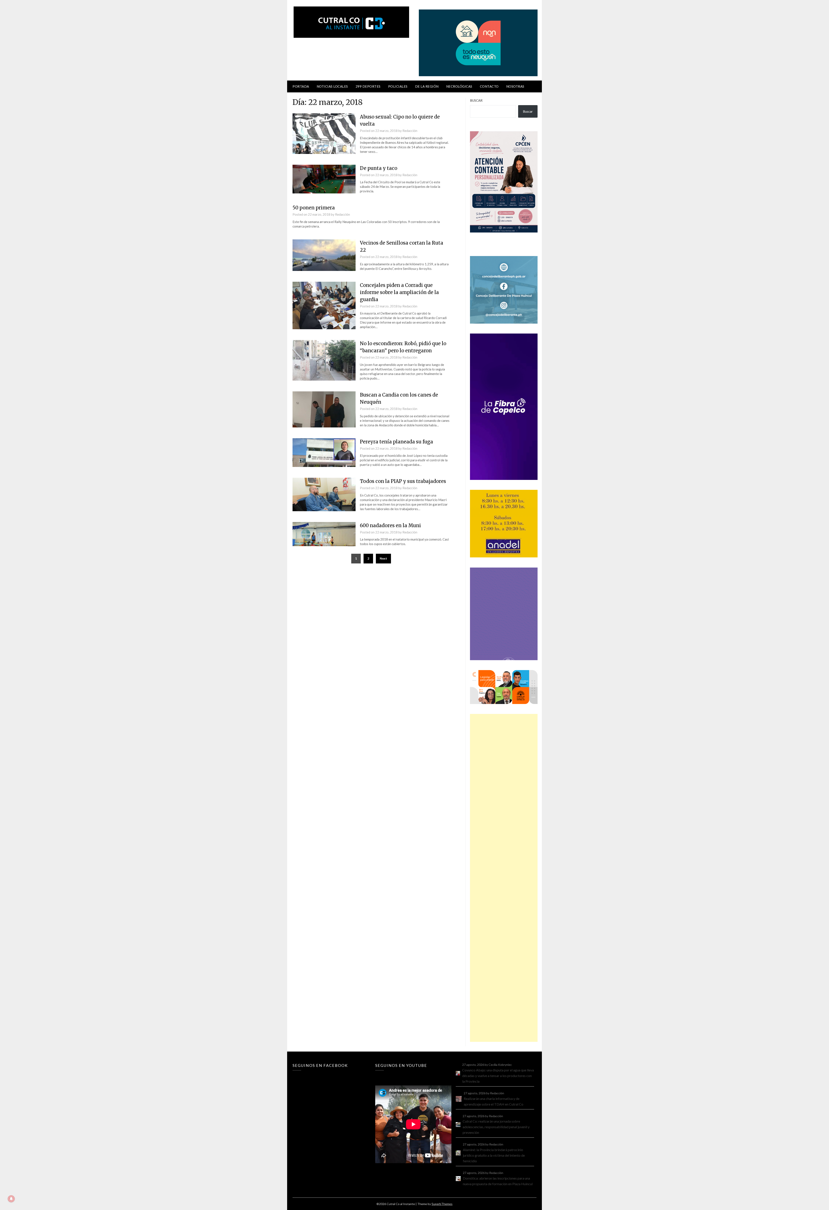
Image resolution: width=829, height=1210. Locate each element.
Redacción (409, 131)
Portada (301, 86)
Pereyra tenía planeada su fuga (396, 442)
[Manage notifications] (11, 1198)
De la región (427, 86)
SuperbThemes (442, 1204)
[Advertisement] (504, 878)
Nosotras (515, 86)
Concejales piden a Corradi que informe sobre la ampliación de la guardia (399, 292)
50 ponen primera (314, 208)
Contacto (489, 86)
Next (383, 558)
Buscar (476, 100)
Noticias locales (332, 86)
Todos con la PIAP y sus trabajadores (403, 481)
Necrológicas (459, 86)
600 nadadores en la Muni (390, 525)
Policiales (398, 86)
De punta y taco (378, 168)
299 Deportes (368, 86)
